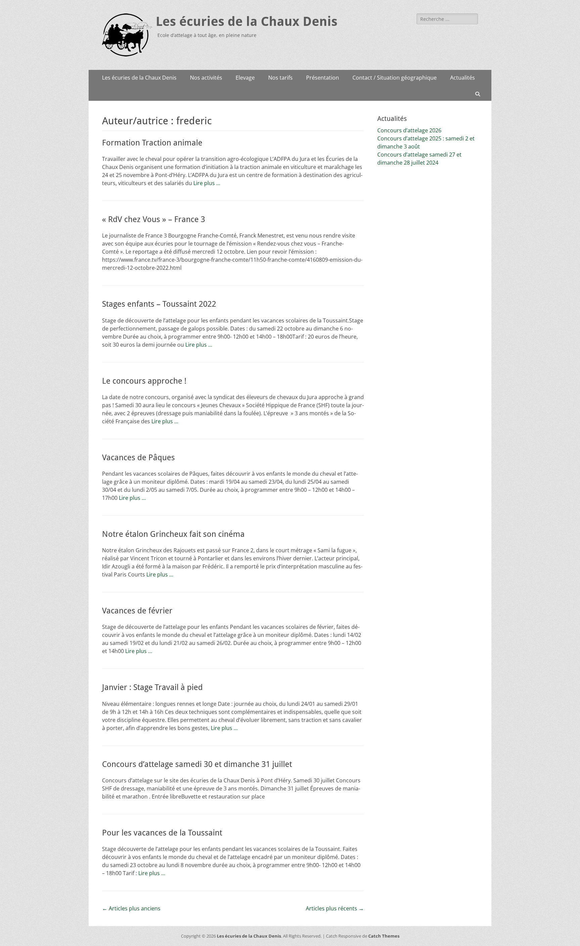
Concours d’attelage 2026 (409, 130)
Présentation (322, 77)
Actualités (462, 77)
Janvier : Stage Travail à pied (152, 687)
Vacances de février (137, 610)
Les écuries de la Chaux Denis (246, 21)
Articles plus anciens (131, 908)
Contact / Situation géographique (394, 77)
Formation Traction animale (152, 142)
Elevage (245, 77)
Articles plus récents (335, 908)
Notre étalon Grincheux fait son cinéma (173, 534)
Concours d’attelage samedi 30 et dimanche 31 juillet (197, 764)
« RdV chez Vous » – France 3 (153, 219)
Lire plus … (206, 183)
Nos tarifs (280, 77)
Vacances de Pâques (138, 457)
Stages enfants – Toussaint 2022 (159, 304)
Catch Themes (383, 936)
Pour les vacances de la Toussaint (162, 832)
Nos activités (206, 77)
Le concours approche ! (144, 381)
